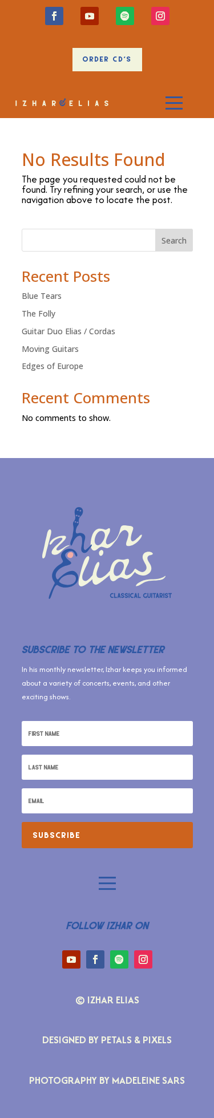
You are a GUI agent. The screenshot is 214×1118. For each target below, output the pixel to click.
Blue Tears (42, 295)
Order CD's (107, 59)
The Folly (38, 313)
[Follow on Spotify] (125, 16)
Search (174, 240)
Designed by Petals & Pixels (107, 1039)
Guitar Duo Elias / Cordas (68, 331)
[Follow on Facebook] (54, 16)
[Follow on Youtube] (89, 16)
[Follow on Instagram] (160, 16)
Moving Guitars (50, 348)
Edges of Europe (52, 365)
